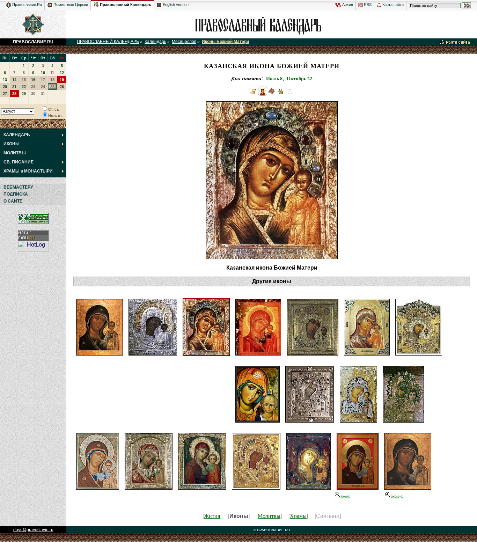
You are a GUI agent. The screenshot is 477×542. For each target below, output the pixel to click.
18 (52, 80)
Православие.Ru (26, 4)
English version (175, 4)
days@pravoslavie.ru (33, 529)
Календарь (155, 41)
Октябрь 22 (299, 78)
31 (43, 93)
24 (43, 87)
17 (43, 80)
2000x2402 (397, 496)
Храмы (298, 515)
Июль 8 (274, 78)
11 (52, 73)
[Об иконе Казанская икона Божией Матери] (253, 93)
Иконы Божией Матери (225, 41)
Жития (212, 515)
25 (52, 87)
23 (33, 87)
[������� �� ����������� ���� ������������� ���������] (96, 3)
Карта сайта (392, 4)
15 (24, 80)
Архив (347, 4)
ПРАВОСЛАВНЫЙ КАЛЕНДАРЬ (108, 41)
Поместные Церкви (70, 4)
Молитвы (269, 515)
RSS (367, 4)
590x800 (345, 496)
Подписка (15, 194)
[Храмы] (280, 93)
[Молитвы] (271, 93)
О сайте (12, 201)
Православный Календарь (125, 4)
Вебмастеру (18, 187)
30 (33, 93)
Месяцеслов (184, 41)
